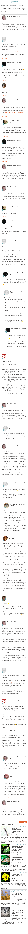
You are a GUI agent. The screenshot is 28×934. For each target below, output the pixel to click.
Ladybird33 (9, 84)
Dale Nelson (12, 504)
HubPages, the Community (17, 826)
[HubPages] (14, 2)
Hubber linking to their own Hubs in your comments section (16, 876)
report (6, 58)
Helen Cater (10, 16)
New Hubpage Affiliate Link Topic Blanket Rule (18, 859)
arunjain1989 (11, 120)
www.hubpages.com (10, 682)
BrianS (11, 775)
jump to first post (15, 822)
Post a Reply (23, 822)
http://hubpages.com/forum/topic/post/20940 (12, 51)
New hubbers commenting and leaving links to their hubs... (17, 830)
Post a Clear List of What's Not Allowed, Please (17, 912)
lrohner (9, 354)
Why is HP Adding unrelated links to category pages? (16, 894)
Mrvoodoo (9, 62)
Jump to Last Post (11, 13)
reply (3, 58)
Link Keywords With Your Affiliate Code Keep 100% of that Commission (17, 848)
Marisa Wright (12, 536)
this (13, 122)
